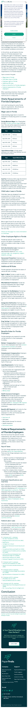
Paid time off (6, 417)
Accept (14, 34)
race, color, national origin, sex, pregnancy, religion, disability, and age (12, 253)
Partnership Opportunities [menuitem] (8, 682)
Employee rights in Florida (10, 81)
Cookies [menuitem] (16, 681)
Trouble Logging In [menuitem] (18, 672)
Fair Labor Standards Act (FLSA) (10, 538)
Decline (14, 37)
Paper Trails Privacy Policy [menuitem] (20, 679)
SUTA (10, 475)
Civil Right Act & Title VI (8, 544)
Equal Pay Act (6, 542)
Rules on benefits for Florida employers (14, 85)
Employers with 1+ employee (11, 537)
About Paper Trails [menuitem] (6, 676)
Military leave (6, 390)
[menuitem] (2, 690)
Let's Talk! (14, 643)
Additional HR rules (8, 83)
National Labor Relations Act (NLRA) (11, 557)
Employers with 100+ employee (11, 583)
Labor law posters (16, 527)
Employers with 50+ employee (11, 577)
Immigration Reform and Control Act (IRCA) (13, 540)
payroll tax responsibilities (15, 451)
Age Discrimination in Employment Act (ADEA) (13, 574)
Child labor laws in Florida (10, 79)
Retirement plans (8, 425)
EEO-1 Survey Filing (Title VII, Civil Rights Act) (13, 588)
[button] (14, 537)
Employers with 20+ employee (11, 569)
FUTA (21, 475)
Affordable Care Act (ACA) (9, 578)
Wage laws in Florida (8, 77)
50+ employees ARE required (18, 402)
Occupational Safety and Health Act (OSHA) (13, 549)
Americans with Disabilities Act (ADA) (12, 563)
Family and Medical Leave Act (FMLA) (11, 580)
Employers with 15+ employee (11, 562)
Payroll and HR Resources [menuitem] (19, 669)
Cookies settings (14, 30)
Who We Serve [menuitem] (5, 673)
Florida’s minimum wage (13, 123)
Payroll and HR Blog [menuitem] (18, 674)
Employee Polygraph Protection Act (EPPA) (13, 559)
